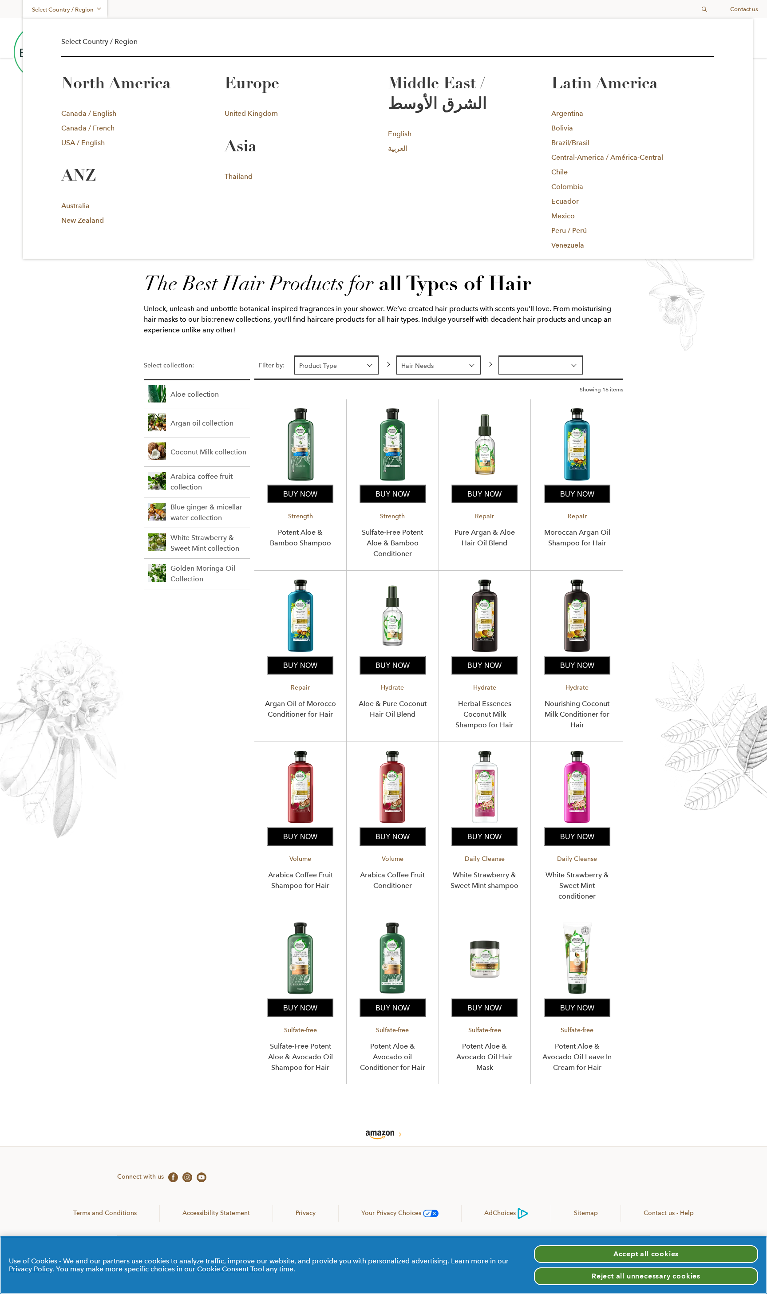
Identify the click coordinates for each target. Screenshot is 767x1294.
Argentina (567, 113)
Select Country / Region (63, 9)
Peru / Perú (569, 230)
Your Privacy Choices (392, 1213)
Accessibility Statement (216, 1213)
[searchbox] (688, 9)
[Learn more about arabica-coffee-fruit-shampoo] (300, 823)
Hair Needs (417, 366)
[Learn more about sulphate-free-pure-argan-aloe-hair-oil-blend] (484, 480)
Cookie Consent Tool (230, 1269)
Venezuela (567, 245)
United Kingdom (251, 113)
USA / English (83, 142)
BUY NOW (300, 494)
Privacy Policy (30, 1269)
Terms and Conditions (105, 1213)
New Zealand (82, 220)
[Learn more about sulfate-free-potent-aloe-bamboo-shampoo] (300, 480)
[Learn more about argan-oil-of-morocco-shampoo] (577, 480)
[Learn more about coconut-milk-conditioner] (577, 651)
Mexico (563, 216)
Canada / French (88, 128)
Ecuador (565, 201)
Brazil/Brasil (570, 142)
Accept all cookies (646, 1254)
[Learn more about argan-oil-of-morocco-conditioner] (300, 651)
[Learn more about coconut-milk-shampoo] (484, 651)
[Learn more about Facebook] (171, 1176)
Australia (75, 205)
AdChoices (500, 1213)
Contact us (744, 9)
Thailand (239, 176)
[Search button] (704, 9)
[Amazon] (383, 1135)
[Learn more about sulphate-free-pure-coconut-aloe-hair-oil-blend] (392, 651)
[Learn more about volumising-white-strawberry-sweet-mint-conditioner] (577, 823)
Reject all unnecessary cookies (646, 1276)
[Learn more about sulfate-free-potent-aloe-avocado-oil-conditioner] (392, 994)
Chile (559, 172)
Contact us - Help (669, 1213)
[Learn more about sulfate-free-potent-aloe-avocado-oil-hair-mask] (484, 994)
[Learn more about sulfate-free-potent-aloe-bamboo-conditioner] (392, 480)
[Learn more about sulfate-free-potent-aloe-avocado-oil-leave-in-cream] (577, 994)
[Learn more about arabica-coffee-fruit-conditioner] (392, 823)
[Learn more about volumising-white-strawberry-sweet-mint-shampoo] (484, 823)
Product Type (318, 366)
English (399, 134)
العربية (397, 148)
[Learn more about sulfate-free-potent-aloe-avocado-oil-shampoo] (300, 994)
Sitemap (586, 1213)
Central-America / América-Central (607, 157)
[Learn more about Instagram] (185, 1176)
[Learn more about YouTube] (199, 1176)
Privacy (306, 1213)
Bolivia (562, 128)
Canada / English (88, 113)
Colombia (567, 186)
